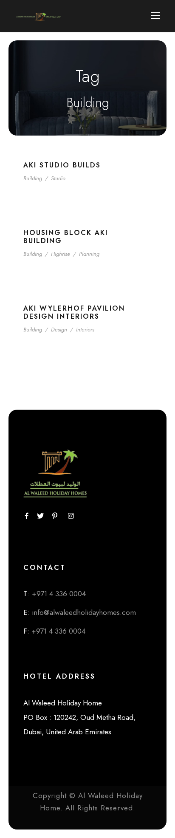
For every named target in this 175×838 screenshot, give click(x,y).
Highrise (60, 254)
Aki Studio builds (62, 165)
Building (32, 178)
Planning (89, 254)
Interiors (85, 330)
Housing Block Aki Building (65, 237)
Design (59, 330)
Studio (58, 178)
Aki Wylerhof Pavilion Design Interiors (74, 312)
